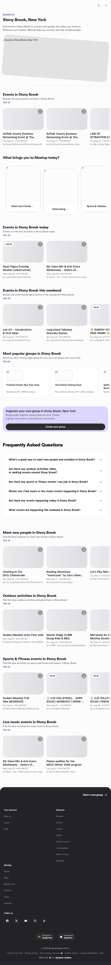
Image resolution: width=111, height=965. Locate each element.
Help (6, 829)
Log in (7, 823)
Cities (59, 835)
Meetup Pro (9, 884)
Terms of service (15, 953)
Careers (8, 891)
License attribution (88, 953)
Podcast (8, 903)
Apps (6, 897)
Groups (59, 816)
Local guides (62, 848)
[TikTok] (44, 921)
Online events (63, 842)
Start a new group (93, 795)
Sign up (7, 816)
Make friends (62, 854)
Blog (6, 878)
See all (6, 102)
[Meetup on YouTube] (26, 921)
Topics (59, 829)
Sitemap (60, 861)
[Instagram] (35, 921)
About (7, 872)
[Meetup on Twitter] (16, 921)
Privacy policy (31, 953)
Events (59, 823)
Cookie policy (71, 953)
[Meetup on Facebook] (7, 921)
